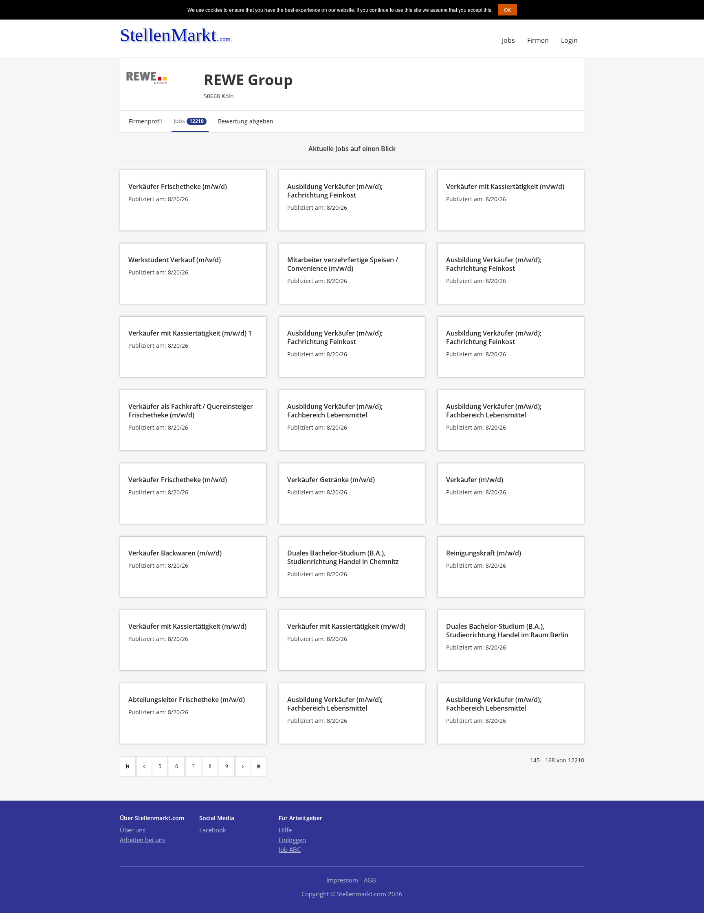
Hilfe (285, 830)
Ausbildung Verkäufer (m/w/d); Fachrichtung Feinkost (335, 191)
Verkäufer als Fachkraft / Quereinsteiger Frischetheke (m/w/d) (190, 410)
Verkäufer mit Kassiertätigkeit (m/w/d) (505, 186)
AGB (370, 880)
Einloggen (292, 840)
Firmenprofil (145, 121)
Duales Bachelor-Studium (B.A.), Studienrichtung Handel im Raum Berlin (507, 630)
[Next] (242, 766)
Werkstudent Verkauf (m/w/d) (174, 259)
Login (569, 40)
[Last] (259, 766)
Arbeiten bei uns (142, 840)
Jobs (508, 40)
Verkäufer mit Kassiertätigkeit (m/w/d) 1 (190, 333)
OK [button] (507, 9)
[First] (128, 766)
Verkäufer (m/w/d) (474, 479)
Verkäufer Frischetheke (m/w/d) (177, 186)
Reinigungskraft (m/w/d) (483, 553)
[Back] (143, 766)
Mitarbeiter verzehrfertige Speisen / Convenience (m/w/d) (342, 264)
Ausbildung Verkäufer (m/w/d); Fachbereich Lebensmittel (335, 410)
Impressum (342, 880)
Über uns (132, 830)
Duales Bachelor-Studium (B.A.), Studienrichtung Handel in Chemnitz (343, 557)
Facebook (212, 830)
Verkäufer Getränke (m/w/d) (331, 479)
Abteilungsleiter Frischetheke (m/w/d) (186, 699)
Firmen (538, 40)
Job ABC (290, 849)
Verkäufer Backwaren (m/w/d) (175, 553)
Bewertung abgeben (245, 121)
